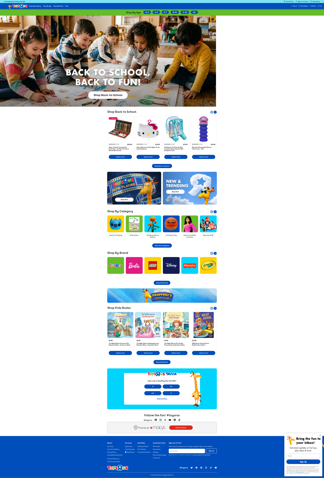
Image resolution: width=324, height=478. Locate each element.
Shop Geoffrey (162, 399)
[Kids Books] (134, 223)
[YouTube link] (170, 420)
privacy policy (206, 454)
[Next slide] (215, 112)
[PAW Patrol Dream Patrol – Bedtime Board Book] (204, 325)
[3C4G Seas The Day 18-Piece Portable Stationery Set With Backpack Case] (176, 129)
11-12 (185, 12)
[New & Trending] (115, 223)
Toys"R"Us (158, 475)
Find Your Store (181, 427)
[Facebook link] (156, 420)
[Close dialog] (320, 435)
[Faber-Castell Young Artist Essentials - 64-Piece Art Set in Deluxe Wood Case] (120, 129)
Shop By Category (35, 6)
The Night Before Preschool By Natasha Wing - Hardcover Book (119, 344)
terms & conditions (197, 454)
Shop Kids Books (162, 362)
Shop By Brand (58, 6)
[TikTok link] (179, 420)
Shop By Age (47, 6)
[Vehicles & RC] (208, 223)
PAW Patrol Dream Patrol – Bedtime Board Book (201, 344)
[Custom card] (115, 265)
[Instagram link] (160, 420)
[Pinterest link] (175, 420)
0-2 (147, 12)
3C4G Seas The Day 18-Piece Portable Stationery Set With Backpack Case (173, 148)
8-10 (175, 12)
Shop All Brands (162, 283)
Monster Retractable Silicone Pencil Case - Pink (201, 148)
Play (66, 6)
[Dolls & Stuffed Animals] (189, 223)
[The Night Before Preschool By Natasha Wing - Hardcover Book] (120, 325)
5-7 (165, 12)
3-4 (156, 12)
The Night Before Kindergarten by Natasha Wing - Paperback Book (148, 344)
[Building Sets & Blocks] (152, 223)
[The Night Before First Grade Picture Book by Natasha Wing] (176, 325)
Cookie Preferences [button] (113, 459)
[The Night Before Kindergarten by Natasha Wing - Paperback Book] (148, 325)
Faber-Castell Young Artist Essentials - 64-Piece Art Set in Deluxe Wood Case (119, 148)
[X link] (165, 420)
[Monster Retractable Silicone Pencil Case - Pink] (204, 129)
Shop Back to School (162, 166)
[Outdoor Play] (171, 223)
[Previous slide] (211, 112)
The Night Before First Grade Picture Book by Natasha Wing (174, 344)
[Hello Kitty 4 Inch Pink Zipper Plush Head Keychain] (148, 129)
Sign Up (211, 451)
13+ (194, 12)
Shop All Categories (162, 245)
